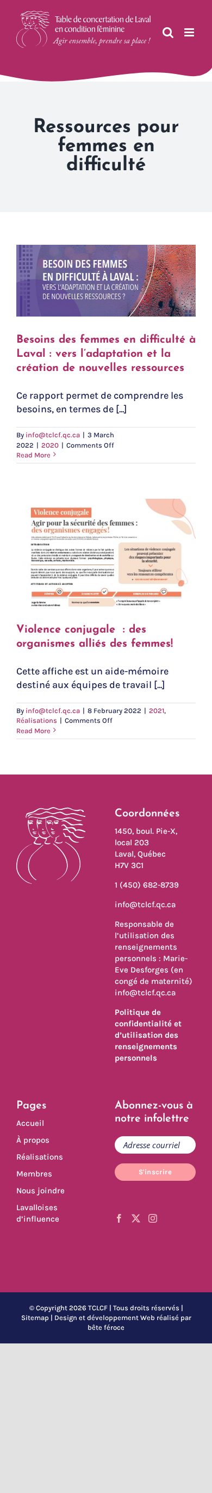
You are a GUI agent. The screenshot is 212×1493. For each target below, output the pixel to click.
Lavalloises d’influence (37, 1213)
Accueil (30, 1123)
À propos (32, 1140)
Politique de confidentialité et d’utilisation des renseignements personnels (148, 1035)
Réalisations (36, 720)
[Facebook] (119, 1218)
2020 (50, 445)
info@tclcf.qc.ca (53, 435)
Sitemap (35, 1318)
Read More (33, 455)
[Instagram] (152, 1218)
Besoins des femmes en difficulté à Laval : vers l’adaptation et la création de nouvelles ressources (106, 354)
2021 (156, 711)
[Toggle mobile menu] (190, 32)
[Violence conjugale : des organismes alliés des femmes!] (106, 552)
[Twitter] (136, 1218)
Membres (34, 1174)
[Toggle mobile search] (168, 32)
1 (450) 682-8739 (147, 885)
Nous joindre (40, 1190)
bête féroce (106, 1327)
